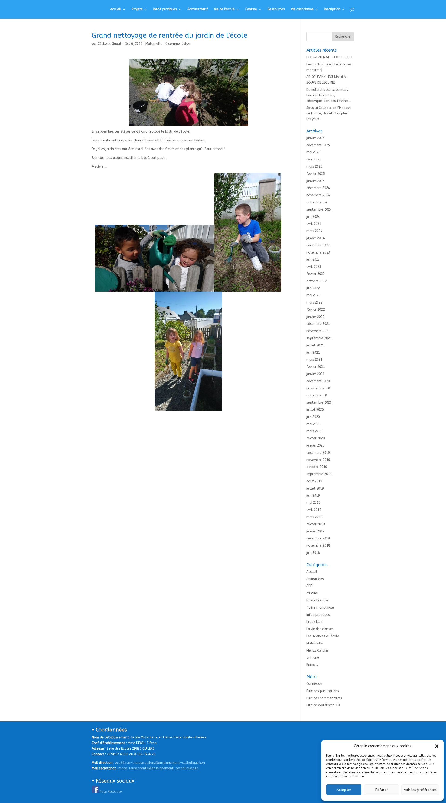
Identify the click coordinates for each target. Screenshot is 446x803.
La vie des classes (320, 629)
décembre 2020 (318, 381)
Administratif (197, 9)
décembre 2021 (318, 324)
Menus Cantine (317, 651)
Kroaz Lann (314, 622)
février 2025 (315, 174)
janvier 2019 (315, 531)
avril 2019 (313, 510)
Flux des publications (322, 691)
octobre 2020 (316, 395)
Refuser (381, 790)
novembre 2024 (318, 195)
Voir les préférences (420, 790)
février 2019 (315, 524)
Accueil (115, 9)
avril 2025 (313, 159)
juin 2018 (313, 553)
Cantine (251, 9)
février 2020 (315, 438)
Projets (137, 9)
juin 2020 (313, 417)
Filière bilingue (317, 600)
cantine (312, 593)
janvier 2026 (315, 138)
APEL (310, 586)
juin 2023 (313, 259)
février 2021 (315, 367)
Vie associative (302, 9)
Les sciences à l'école (322, 636)
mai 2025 (313, 152)
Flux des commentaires (324, 698)
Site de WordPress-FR (323, 705)
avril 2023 (313, 267)
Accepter (344, 790)
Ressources (276, 9)
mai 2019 (313, 503)
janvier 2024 (315, 238)
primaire (312, 657)
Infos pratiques (165, 9)
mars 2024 (314, 231)
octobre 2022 (316, 281)
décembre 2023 (318, 245)
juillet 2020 (315, 410)
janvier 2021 (315, 374)
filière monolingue (320, 608)
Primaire (312, 665)
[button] (436, 746)
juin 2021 (313, 353)
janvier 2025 (315, 181)
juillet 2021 (315, 345)
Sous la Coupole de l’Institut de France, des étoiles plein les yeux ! (328, 113)
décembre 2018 (318, 538)
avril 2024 (313, 224)
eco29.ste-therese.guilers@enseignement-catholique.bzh (160, 763)
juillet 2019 (315, 488)
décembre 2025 (318, 145)
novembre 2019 (318, 460)
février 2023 (315, 274)
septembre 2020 (319, 403)
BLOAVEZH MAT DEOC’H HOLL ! (329, 57)
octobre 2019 (316, 467)
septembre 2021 (319, 338)
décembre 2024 (318, 188)
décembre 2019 (318, 453)
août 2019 (314, 481)
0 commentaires (177, 44)
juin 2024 (313, 217)
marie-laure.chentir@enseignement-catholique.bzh (158, 768)
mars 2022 (314, 302)
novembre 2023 (318, 253)
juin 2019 (313, 496)
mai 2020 (313, 424)
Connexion (314, 684)
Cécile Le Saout (109, 44)
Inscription (332, 9)
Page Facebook (111, 792)
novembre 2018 (318, 546)
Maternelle (153, 44)
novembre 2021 (318, 331)
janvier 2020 (315, 445)
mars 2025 (314, 167)
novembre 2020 (318, 388)
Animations (315, 579)
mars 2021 (314, 360)
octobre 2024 (316, 202)
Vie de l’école (224, 9)
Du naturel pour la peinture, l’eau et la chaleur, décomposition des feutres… (328, 95)
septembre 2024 (319, 210)
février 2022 (315, 310)
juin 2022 (313, 288)
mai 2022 (313, 295)
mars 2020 (314, 431)
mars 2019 (314, 517)
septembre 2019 (319, 474)
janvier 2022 (315, 317)
